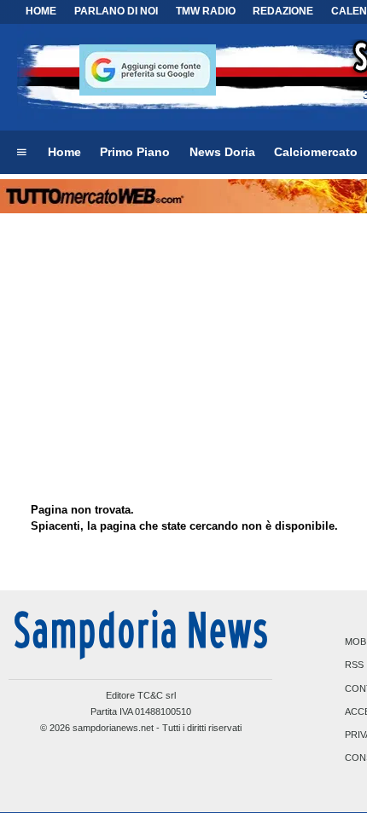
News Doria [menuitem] (222, 152)
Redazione (283, 11)
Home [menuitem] (64, 152)
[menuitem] (21, 153)
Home (41, 11)
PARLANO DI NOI (116, 11)
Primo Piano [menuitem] (135, 152)
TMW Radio (206, 11)
